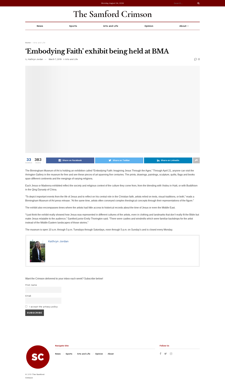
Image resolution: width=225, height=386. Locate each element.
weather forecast (198, 14)
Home (28, 43)
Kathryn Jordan (35, 59)
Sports (73, 26)
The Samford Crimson (112, 14)
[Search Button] (198, 3)
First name (31, 285)
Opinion (148, 26)
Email (28, 296)
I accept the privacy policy (43, 306)
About (182, 26)
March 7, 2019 (55, 59)
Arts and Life (110, 26)
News (40, 26)
